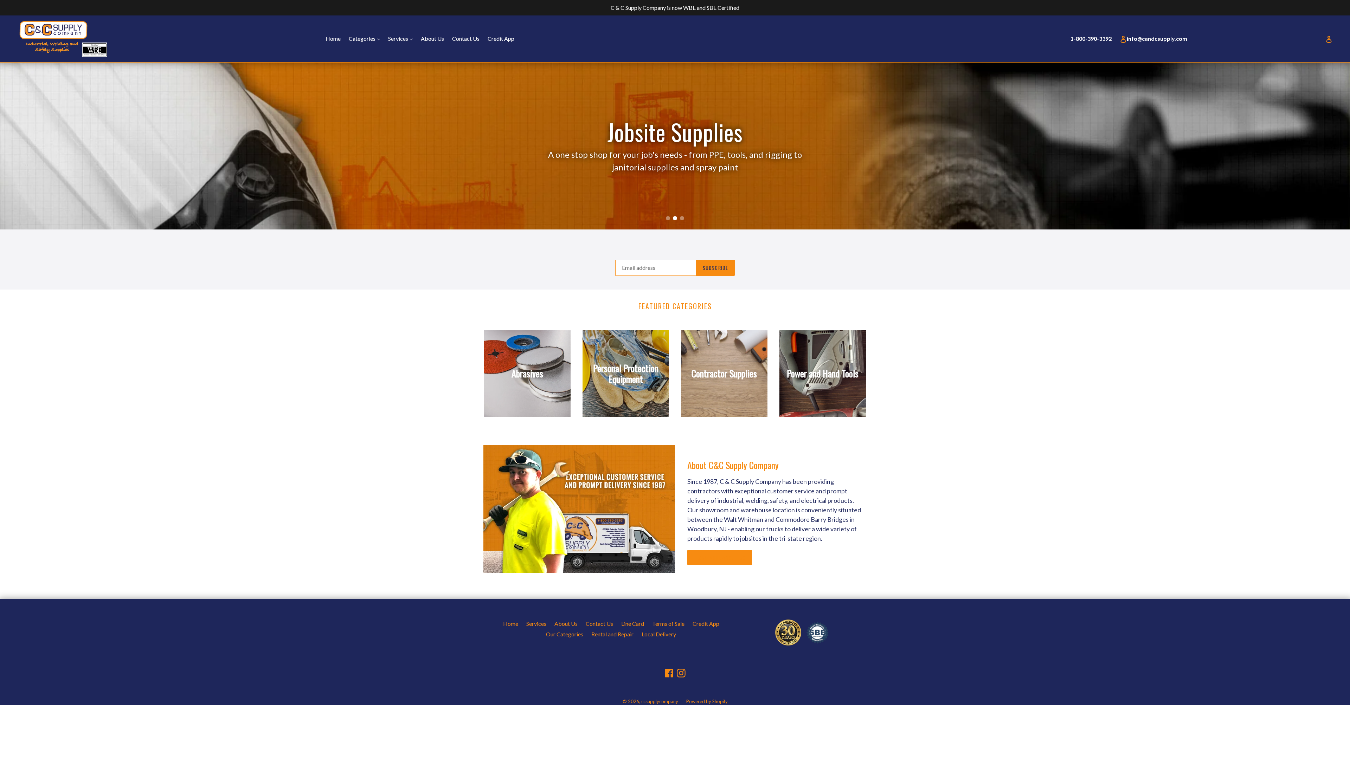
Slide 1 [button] (668, 218)
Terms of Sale (668, 623)
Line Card (632, 623)
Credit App (501, 38)
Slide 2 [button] (675, 218)
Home (333, 38)
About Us (432, 38)
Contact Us (466, 38)
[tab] (668, 218)
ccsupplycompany (659, 701)
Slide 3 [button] (682, 218)
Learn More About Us (719, 557)
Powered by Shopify (707, 701)
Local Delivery (659, 634)
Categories (366, 38)
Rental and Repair (612, 634)
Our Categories (564, 634)
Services (402, 38)
